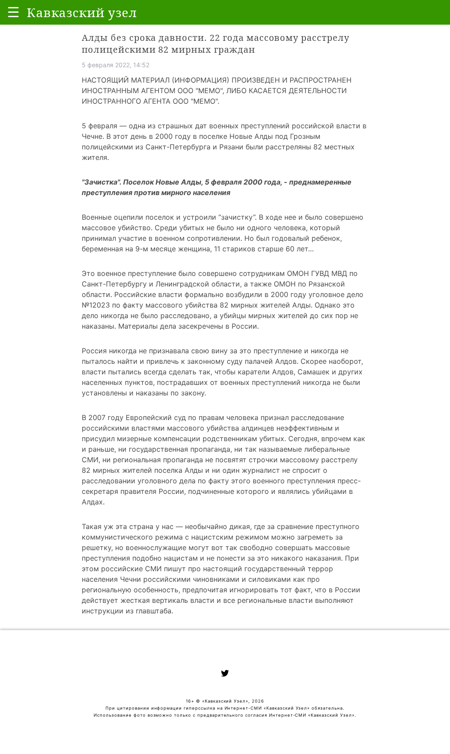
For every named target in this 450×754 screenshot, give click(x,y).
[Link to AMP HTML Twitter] (225, 674)
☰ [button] (13, 12)
